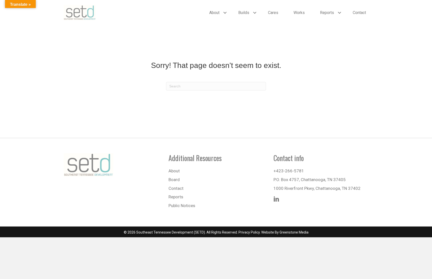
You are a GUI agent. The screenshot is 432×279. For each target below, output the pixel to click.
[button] (225, 12)
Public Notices (181, 205)
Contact (359, 12)
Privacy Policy (249, 232)
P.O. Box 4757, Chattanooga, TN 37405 (310, 179)
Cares (273, 12)
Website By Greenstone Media (284, 232)
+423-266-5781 (289, 170)
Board (174, 179)
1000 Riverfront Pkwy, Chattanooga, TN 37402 (317, 188)
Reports (327, 12)
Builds (243, 12)
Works (299, 12)
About (214, 12)
